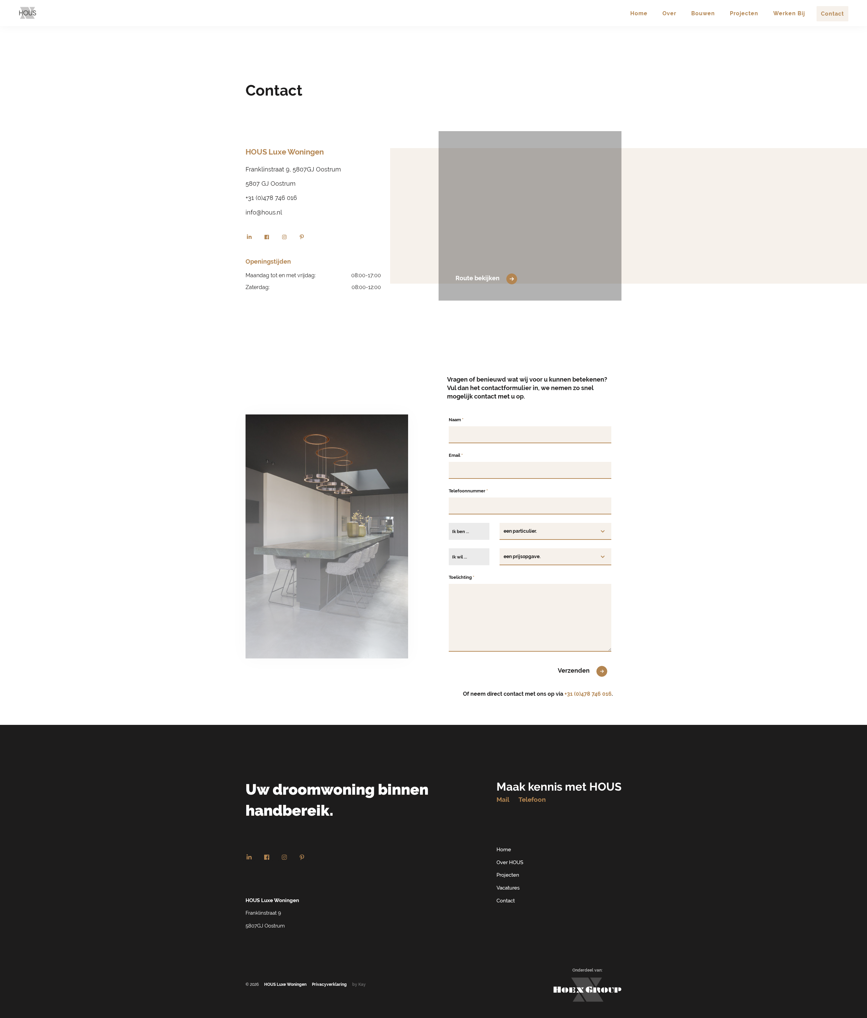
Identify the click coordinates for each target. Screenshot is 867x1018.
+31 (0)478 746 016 (588, 694)
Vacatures (508, 888)
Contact (505, 901)
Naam (456, 419)
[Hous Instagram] (284, 237)
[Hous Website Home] (28, 13)
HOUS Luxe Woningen (285, 984)
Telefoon (532, 799)
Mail (502, 799)
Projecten (507, 875)
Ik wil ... (459, 556)
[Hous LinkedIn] (249, 237)
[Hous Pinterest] (302, 237)
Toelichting (461, 577)
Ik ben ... (460, 531)
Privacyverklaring (329, 984)
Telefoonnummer (468, 490)
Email (456, 455)
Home (503, 850)
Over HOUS (509, 862)
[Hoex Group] (587, 989)
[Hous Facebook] (266, 237)
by (359, 984)
